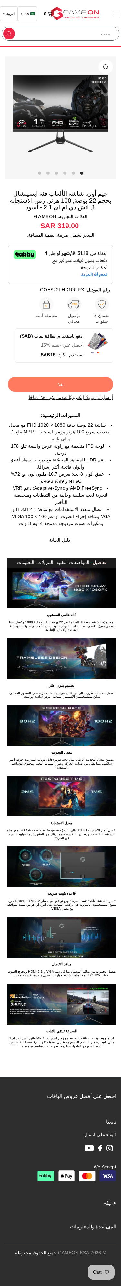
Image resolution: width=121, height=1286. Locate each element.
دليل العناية (59, 540)
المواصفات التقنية (72, 562)
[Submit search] (9, 33)
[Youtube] (89, 1149)
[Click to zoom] (105, 67)
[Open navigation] (116, 13)
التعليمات (25, 562)
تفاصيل (99, 562)
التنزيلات (45, 562)
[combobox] (67, 33)
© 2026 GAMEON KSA (82, 1252)
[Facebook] (100, 1149)
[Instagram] (109, 1149)
